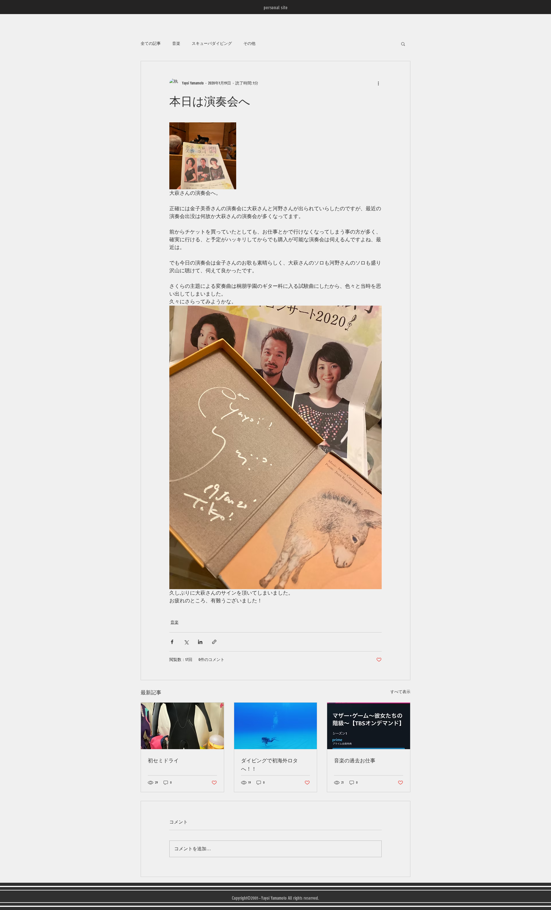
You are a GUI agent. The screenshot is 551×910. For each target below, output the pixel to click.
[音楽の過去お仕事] (368, 726)
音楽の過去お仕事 (354, 760)
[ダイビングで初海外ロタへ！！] (275, 726)
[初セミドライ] (182, 726)
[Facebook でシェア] (172, 642)
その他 (249, 43)
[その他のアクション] (378, 83)
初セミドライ (163, 760)
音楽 (176, 43)
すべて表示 (400, 691)
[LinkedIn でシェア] (200, 642)
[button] (403, 43)
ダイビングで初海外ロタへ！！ (269, 764)
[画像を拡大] (202, 155)
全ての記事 (151, 43)
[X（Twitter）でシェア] (186, 642)
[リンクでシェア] (214, 642)
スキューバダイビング (212, 43)
